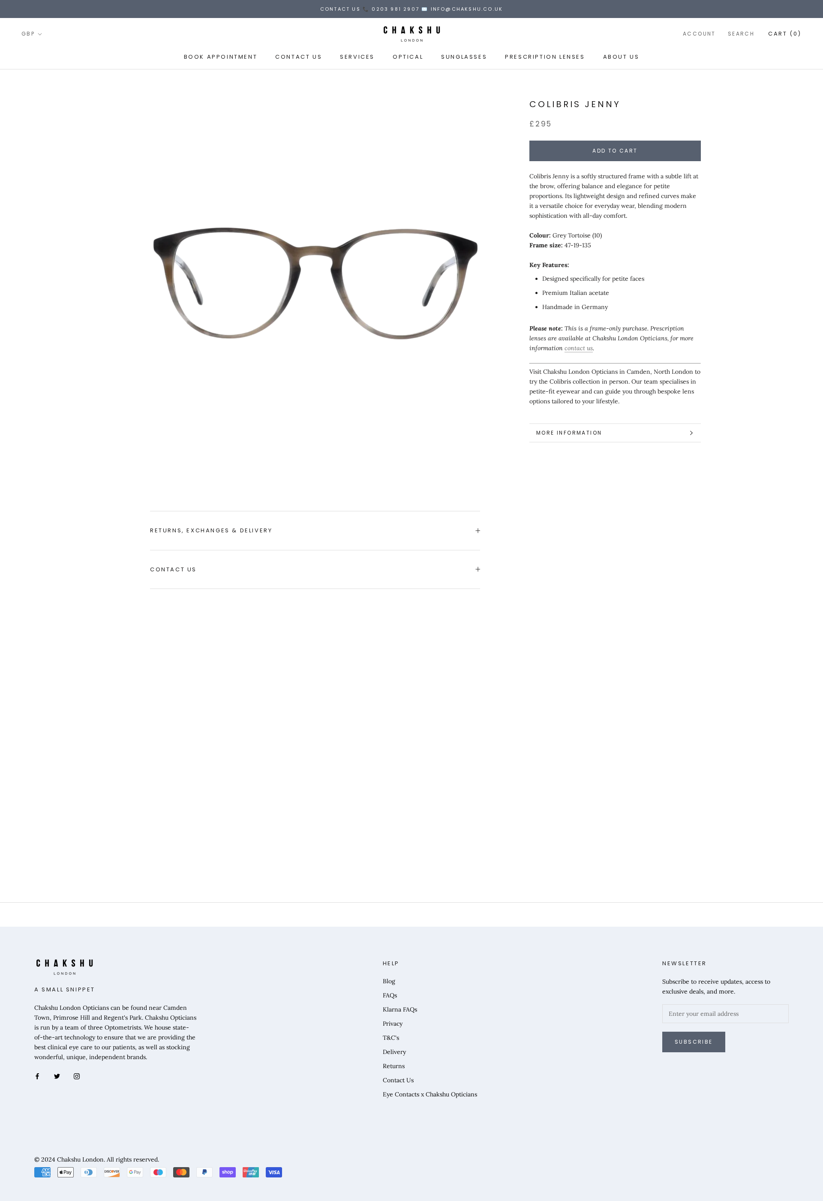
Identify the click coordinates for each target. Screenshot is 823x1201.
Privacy (392, 1023)
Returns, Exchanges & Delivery (211, 530)
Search (741, 34)
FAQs (390, 995)
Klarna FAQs (400, 1009)
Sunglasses (464, 57)
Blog (389, 981)
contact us (579, 348)
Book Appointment (221, 57)
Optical (408, 57)
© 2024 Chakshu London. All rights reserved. (96, 1159)
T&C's (391, 1038)
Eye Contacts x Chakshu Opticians (430, 1094)
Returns (394, 1066)
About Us (621, 57)
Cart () (785, 34)
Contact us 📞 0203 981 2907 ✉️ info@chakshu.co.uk (411, 9)
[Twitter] (57, 1076)
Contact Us (298, 57)
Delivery (394, 1052)
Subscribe (694, 1041)
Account (699, 34)
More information (569, 432)
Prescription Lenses (545, 57)
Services (357, 57)
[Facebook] (37, 1076)
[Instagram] (77, 1076)
